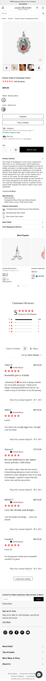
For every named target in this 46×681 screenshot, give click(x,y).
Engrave (23, 116)
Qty (3, 145)
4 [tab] (23, 286)
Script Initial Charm (9, 268)
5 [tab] (25, 286)
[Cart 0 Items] (43, 8)
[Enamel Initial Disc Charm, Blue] (37, 275)
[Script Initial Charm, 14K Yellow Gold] (8, 279)
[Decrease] (15, 149)
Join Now (6, 622)
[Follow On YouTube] (28, 632)
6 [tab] (27, 286)
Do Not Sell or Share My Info (29, 674)
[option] (6, 67)
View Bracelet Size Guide (15, 213)
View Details (23, 4)
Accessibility (31, 676)
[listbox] (23, 69)
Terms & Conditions (17, 676)
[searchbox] (14, 348)
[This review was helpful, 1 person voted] (34, 400)
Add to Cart (32, 149)
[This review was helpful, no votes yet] (34, 439)
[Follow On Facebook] (17, 632)
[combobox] (23, 13)
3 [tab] (21, 286)
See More (41, 276)
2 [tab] (20, 286)
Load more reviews (23, 579)
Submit (38, 599)
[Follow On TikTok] (11, 632)
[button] (23, 42)
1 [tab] (18, 286)
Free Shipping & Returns (12, 227)
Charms (10, 18)
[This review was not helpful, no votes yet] (39, 400)
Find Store (27, 138)
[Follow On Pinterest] (22, 632)
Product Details (8, 159)
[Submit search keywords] (44, 13)
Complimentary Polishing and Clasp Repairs (22, 209)
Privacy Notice (7, 603)
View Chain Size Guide (14, 216)
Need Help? (6, 222)
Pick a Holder (23, 122)
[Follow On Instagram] (5, 632)
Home (4, 18)
